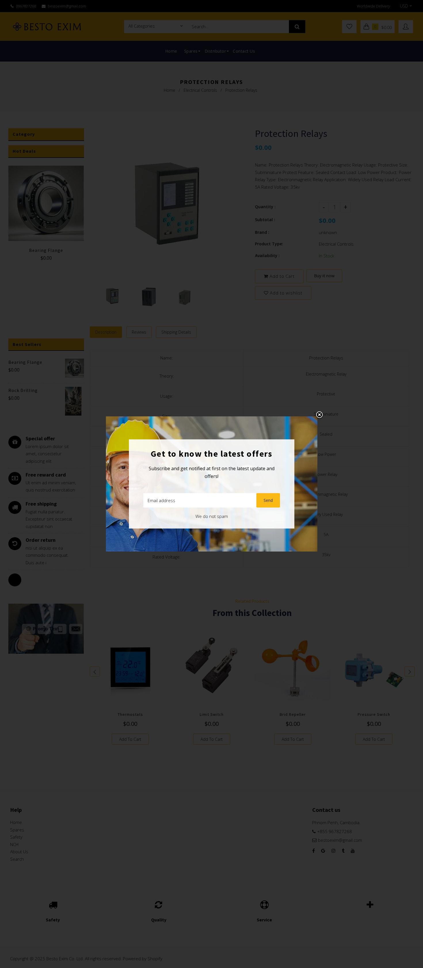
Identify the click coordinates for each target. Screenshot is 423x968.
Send (268, 500)
